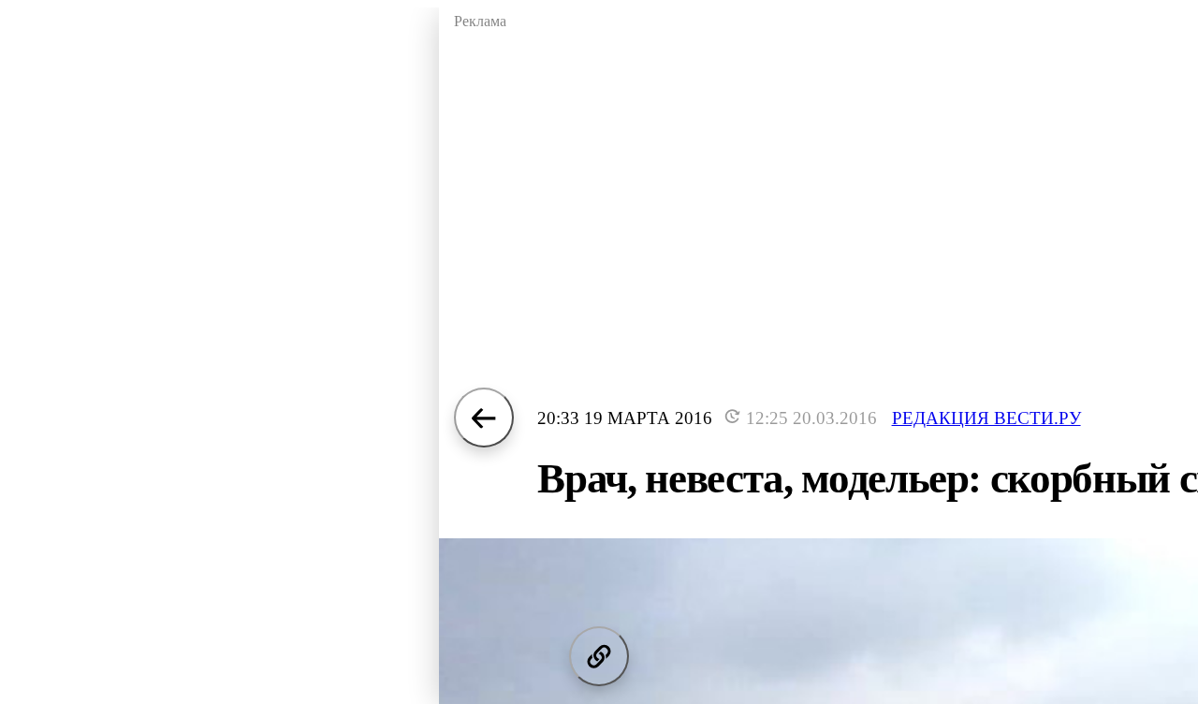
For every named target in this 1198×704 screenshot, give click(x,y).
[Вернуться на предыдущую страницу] (484, 417)
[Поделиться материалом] (599, 656)
